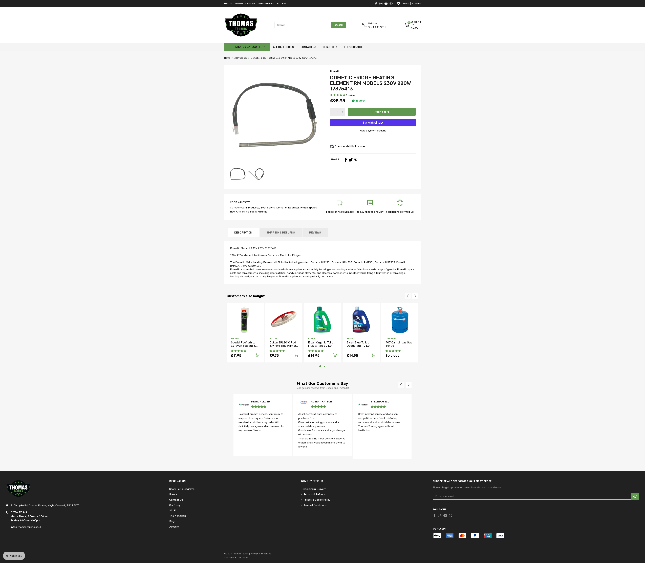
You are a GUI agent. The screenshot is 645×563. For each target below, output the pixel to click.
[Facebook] (375, 3)
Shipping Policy (266, 3)
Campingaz (391, 338)
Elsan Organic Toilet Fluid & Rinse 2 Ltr (321, 344)
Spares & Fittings (256, 211)
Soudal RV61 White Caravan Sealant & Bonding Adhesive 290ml (243, 347)
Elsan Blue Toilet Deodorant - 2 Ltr (358, 344)
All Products (251, 207)
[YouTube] (386, 3)
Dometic (335, 71)
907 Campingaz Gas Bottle (398, 344)
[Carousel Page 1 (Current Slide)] (320, 366)
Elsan (311, 338)
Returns (281, 3)
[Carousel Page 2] (325, 366)
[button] (338, 95)
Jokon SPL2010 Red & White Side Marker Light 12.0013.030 (283, 345)
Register (416, 3)
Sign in (406, 3)
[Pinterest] (356, 160)
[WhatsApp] (391, 3)
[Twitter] (380, 3)
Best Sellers (267, 207)
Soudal (235, 338)
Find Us (227, 3)
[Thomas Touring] (241, 25)
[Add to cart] (257, 355)
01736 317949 (377, 26)
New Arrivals (237, 211)
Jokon (273, 338)
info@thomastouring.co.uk (26, 527)
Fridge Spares (308, 207)
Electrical (293, 207)
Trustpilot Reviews (245, 3)
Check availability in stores (350, 146)
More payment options (373, 130)
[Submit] (635, 496)
